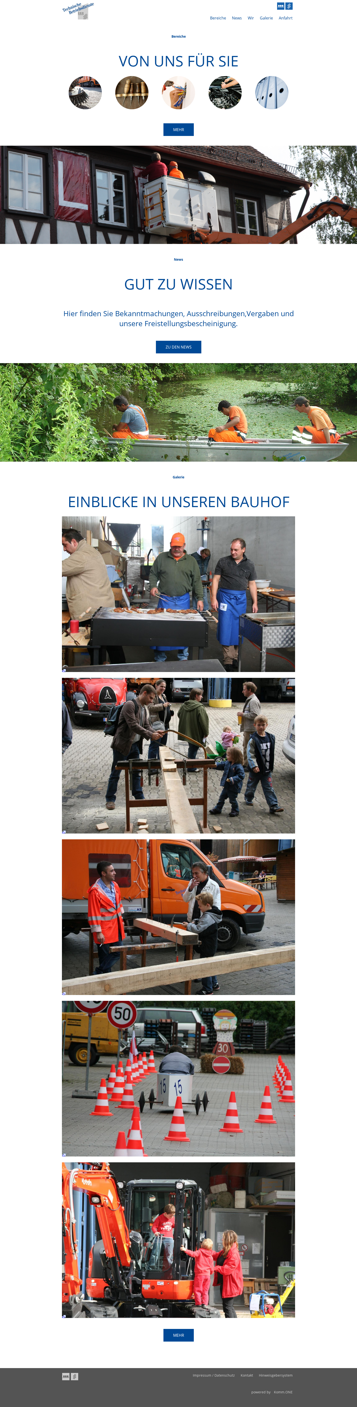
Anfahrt (286, 18)
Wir (251, 18)
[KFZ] (225, 108)
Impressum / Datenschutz (214, 1375)
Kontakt (247, 1375)
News (237, 18)
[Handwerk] (132, 108)
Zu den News (179, 347)
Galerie (266, 18)
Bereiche (218, 18)
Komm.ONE (283, 1392)
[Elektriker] (179, 108)
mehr (178, 129)
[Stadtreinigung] (85, 108)
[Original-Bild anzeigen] (178, 673)
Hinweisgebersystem (276, 1375)
